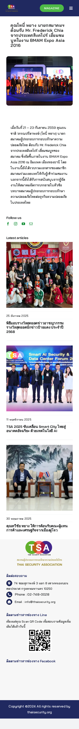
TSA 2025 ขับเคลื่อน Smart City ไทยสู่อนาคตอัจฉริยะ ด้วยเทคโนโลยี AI (36, 429)
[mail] (31, 223)
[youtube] (23, 223)
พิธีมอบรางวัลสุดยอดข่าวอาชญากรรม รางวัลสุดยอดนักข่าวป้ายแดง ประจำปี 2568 (35, 327)
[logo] (11, 6)
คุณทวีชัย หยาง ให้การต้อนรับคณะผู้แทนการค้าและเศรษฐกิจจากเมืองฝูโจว (37, 528)
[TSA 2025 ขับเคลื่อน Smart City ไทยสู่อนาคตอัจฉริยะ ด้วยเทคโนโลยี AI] (39, 347)
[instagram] (15, 223)
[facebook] (8, 223)
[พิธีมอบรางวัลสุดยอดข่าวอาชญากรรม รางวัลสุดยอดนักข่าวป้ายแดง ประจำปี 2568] (39, 244)
